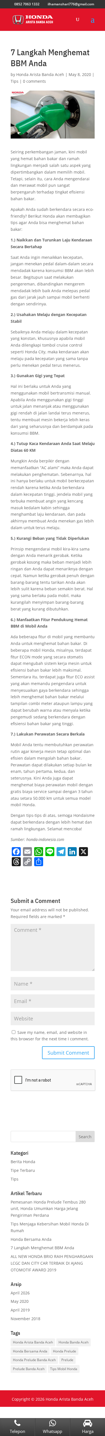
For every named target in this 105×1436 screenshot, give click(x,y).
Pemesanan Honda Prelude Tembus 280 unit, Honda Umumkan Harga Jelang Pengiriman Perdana (48, 1208)
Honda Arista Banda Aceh (40, 74)
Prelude (67, 1359)
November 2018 (25, 1318)
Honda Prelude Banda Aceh (34, 1359)
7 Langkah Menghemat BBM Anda (42, 1247)
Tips (14, 81)
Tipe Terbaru (23, 1170)
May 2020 (20, 1301)
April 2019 (20, 1310)
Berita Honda (23, 1161)
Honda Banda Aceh (73, 1342)
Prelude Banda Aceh (29, 1368)
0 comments (34, 81)
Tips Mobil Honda (63, 1368)
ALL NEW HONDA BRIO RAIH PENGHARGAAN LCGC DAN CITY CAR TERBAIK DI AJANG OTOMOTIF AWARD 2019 (52, 1263)
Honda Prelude (64, 1351)
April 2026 (20, 1293)
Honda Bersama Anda (31, 1239)
